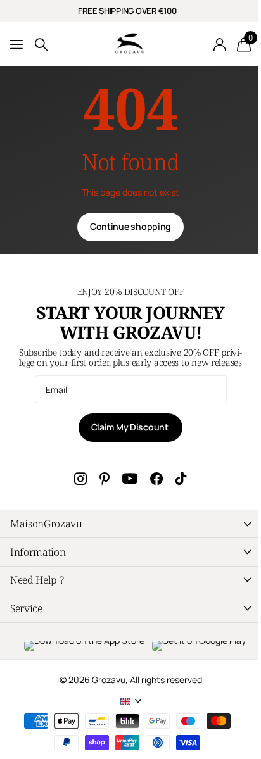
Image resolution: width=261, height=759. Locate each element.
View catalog (17, 44)
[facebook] (156, 478)
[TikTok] (181, 478)
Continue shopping (130, 226)
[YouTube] (129, 479)
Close (130, 523)
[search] (41, 44)
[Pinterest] (104, 478)
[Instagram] (80, 478)
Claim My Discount (130, 427)
